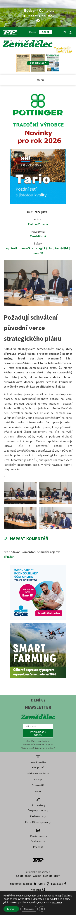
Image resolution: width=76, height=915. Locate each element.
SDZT (57, 876)
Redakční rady (38, 816)
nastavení (57, 902)
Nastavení (29, 908)
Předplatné (38, 767)
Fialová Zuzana (38, 224)
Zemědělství (38, 236)
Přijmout (11, 908)
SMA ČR (47, 876)
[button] (38, 733)
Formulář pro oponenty (38, 822)
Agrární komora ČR (18, 248)
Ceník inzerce (38, 841)
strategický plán (42, 248)
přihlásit (9, 556)
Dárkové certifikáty (38, 773)
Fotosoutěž (38, 785)
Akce (38, 791)
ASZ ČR (37, 876)
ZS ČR (28, 876)
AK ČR (19, 876)
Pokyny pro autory (38, 810)
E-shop (38, 779)
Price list (38, 847)
